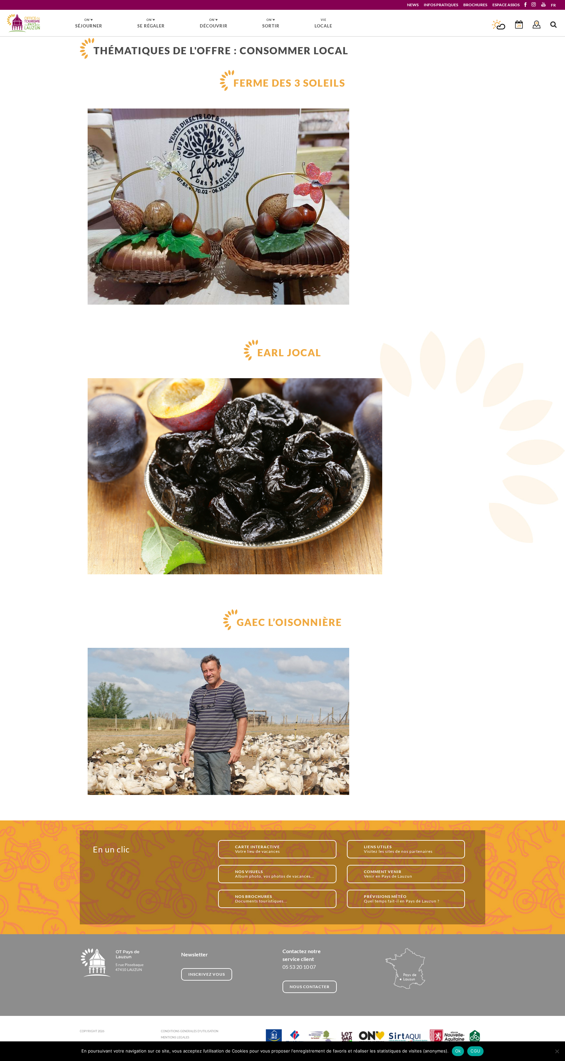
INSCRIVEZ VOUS (206, 974)
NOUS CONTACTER (310, 986)
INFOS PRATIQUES (441, 4)
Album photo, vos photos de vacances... (275, 874)
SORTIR (271, 22)
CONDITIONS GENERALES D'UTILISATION (189, 1031)
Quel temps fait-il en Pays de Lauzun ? (401, 898)
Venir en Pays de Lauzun (388, 874)
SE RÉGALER (151, 22)
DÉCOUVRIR (214, 22)
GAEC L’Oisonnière (289, 622)
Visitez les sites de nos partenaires (398, 849)
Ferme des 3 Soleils (289, 83)
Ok (458, 1050)
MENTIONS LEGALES (175, 1037)
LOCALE (323, 23)
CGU (475, 1050)
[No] (557, 1051)
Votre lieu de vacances (257, 849)
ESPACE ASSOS (506, 4)
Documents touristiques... (261, 898)
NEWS (413, 4)
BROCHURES (475, 4)
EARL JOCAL (289, 352)
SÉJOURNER (88, 22)
